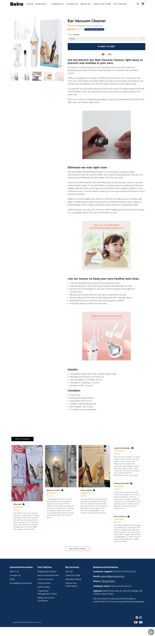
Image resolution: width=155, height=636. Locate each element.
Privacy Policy (44, 583)
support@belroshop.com (112, 576)
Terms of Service (46, 579)
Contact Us (72, 4)
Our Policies (121, 4)
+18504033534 (108, 581)
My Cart (69, 571)
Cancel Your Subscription (71, 584)
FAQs (12, 579)
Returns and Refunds (48, 575)
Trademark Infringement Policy (47, 592)
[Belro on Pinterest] (137, 617)
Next (60, 42)
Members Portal (73, 579)
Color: (73, 34)
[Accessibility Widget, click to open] (151, 632)
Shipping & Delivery (47, 571)
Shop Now (42, 4)
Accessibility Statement (21, 583)
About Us (85, 4)
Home (30, 4)
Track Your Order (102, 4)
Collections (58, 4)
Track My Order (73, 575)
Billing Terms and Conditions (46, 599)
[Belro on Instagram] (140, 617)
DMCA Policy (44, 587)
